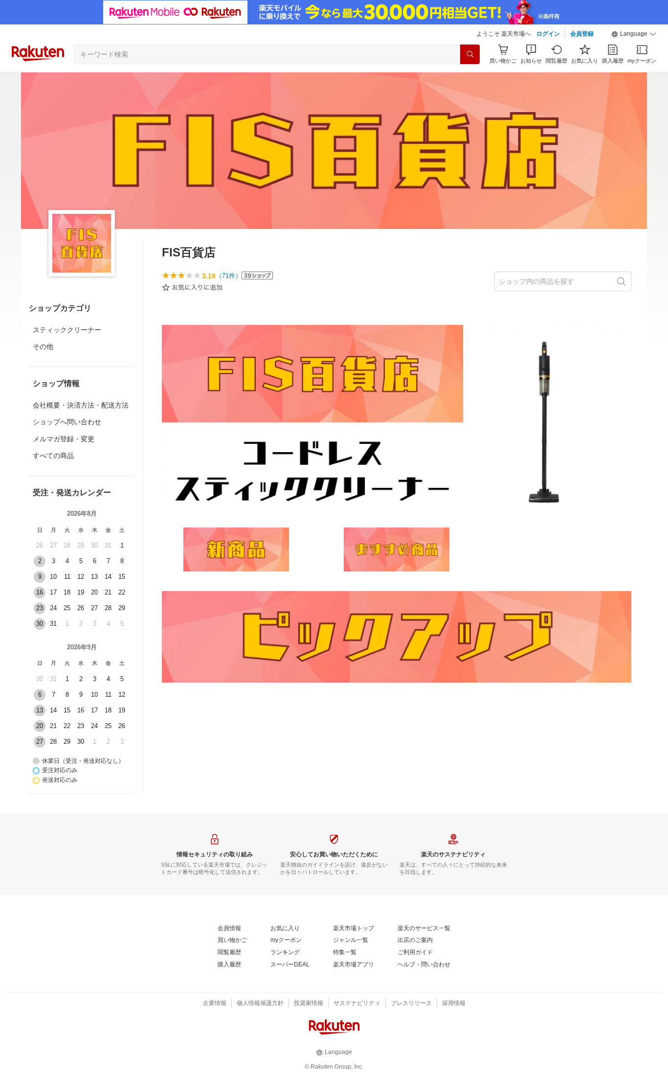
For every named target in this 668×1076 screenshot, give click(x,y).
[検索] (470, 54)
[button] (633, 34)
